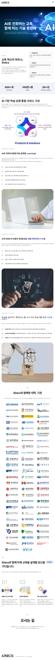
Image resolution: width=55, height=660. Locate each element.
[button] (53, 2)
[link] (5, 2)
